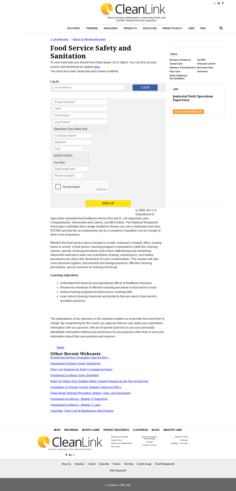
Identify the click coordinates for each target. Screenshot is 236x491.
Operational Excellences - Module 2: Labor (75, 404)
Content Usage (144, 464)
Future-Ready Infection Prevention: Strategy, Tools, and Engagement (90, 393)
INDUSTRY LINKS (172, 430)
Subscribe (104, 464)
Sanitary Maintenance (128, 17)
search (221, 28)
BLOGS (156, 430)
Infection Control (206, 63)
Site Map (128, 464)
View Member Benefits (80, 449)
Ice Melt (201, 59)
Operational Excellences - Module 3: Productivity (79, 398)
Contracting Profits (151, 17)
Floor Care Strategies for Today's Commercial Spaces (81, 369)
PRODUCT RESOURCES (116, 430)
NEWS (57, 430)
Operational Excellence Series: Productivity (75, 363)
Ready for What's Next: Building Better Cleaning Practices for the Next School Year (99, 381)
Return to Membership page (89, 39)
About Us (66, 464)
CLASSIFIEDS (140, 430)
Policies (116, 464)
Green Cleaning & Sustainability (178, 77)
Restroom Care (205, 67)
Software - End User (179, 443)
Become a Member (57, 449)
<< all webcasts (59, 39)
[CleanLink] (133, 9)
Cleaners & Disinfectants (183, 67)
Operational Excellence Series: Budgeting (74, 375)
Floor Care (175, 71)
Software (202, 71)
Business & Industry (180, 59)
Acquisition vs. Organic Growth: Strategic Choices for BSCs (85, 387)
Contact (92, 464)
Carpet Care (176, 63)
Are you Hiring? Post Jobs (188, 112)
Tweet (60, 347)
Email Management (164, 464)
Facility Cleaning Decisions (131, 20)
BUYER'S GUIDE (91, 430)
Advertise (79, 464)
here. (97, 66)
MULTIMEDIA (71, 430)
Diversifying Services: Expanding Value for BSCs (79, 357)
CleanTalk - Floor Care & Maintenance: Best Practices (82, 410)
